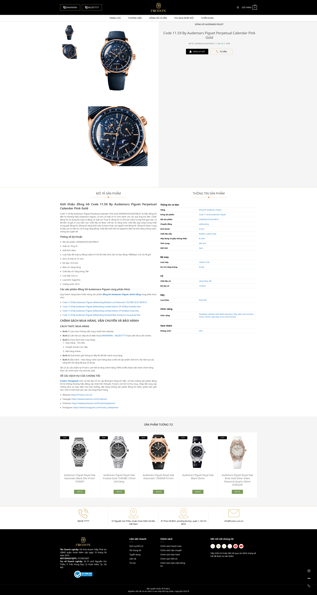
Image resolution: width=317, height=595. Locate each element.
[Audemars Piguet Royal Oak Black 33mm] (197, 452)
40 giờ (201, 267)
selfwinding (204, 224)
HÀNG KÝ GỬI (199, 51)
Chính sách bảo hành (170, 554)
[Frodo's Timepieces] (158, 7)
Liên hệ (132, 558)
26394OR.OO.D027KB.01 (209, 219)
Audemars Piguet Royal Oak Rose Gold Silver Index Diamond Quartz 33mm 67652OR (237, 479)
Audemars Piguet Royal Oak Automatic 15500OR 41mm (158, 476)
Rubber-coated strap (207, 234)
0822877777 (93, 7)
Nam (201, 248)
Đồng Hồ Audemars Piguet (209, 24)
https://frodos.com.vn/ (81, 394)
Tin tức (132, 563)
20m (201, 331)
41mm (201, 229)
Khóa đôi (203, 300)
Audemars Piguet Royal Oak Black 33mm (198, 476)
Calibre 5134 (204, 262)
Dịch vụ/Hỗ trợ (136, 546)
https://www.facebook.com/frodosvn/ (89, 399)
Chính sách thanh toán (171, 546)
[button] (259, 464)
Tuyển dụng (207, 18)
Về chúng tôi (135, 550)
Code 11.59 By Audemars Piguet (212, 214)
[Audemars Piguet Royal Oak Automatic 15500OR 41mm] (158, 452)
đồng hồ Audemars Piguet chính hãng (122, 294)
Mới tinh (202, 243)
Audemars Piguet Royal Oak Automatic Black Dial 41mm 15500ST (79, 478)
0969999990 (71, 7)
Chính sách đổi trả (168, 558)
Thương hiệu (135, 18)
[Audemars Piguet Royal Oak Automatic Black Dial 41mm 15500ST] (79, 452)
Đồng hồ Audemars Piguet (210, 210)
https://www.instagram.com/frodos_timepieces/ (96, 407)
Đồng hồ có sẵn (158, 18)
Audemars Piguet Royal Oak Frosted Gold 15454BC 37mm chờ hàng (119, 478)
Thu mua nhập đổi (184, 18)
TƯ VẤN (223, 51)
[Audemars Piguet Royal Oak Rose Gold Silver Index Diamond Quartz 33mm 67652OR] (237, 452)
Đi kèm (202, 238)
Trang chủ (115, 18)
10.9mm (202, 286)
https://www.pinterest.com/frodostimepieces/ (93, 403)
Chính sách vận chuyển (171, 550)
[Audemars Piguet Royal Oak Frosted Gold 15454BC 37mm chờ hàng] (119, 452)
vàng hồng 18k (205, 281)
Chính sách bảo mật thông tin (172, 564)
